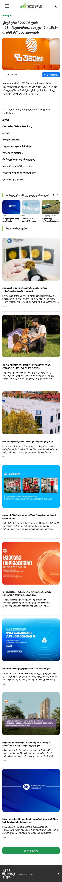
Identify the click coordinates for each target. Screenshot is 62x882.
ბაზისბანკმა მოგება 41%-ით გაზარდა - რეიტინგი (27, 441)
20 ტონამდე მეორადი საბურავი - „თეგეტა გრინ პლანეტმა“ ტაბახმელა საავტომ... (50, 220)
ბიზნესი (7, 15)
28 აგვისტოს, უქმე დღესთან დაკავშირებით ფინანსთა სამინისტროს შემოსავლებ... (10, 220)
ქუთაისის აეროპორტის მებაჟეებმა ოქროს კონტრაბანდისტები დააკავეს (24, 289)
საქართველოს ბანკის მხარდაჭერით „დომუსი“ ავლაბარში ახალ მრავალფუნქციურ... (26, 744)
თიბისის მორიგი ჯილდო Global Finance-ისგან (26, 668)
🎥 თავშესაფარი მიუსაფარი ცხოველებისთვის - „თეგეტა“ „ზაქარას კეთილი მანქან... (27, 366)
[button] (53, 195)
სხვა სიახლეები (16, 228)
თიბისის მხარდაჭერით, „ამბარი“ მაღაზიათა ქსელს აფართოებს (29, 517)
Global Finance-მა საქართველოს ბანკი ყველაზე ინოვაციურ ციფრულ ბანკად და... (26, 593)
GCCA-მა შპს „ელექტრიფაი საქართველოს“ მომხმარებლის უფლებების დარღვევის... (29, 220)
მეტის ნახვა (31, 850)
